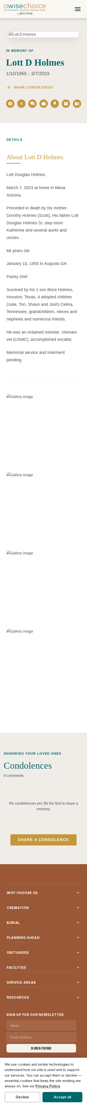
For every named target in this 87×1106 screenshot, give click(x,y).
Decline (22, 1097)
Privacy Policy (47, 1086)
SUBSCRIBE (41, 1048)
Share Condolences (29, 87)
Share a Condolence (43, 840)
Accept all (62, 1097)
